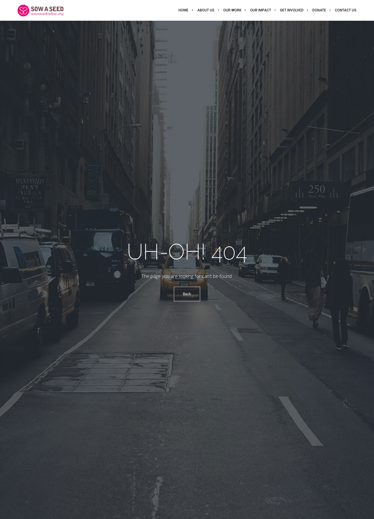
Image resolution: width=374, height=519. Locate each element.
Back (187, 294)
